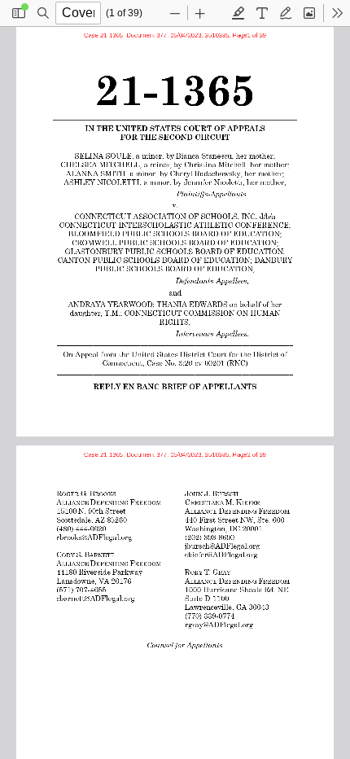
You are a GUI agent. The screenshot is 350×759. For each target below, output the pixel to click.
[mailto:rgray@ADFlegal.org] (220, 624)
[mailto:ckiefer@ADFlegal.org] (222, 555)
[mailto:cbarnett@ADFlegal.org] (96, 598)
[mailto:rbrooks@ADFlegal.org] (95, 537)
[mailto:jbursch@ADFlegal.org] (224, 546)
